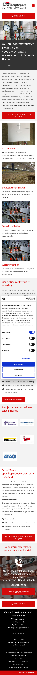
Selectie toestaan (18, 369)
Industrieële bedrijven (13, 187)
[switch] (32, 338)
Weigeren (18, 375)
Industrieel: (18, 658)
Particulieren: (18, 650)
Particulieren (9, 148)
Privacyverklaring (18, 633)
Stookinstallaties (11, 226)
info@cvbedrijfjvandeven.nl (19, 628)
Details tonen (26, 358)
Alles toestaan (18, 364)
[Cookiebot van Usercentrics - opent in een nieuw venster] (26, 298)
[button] (18, 16)
